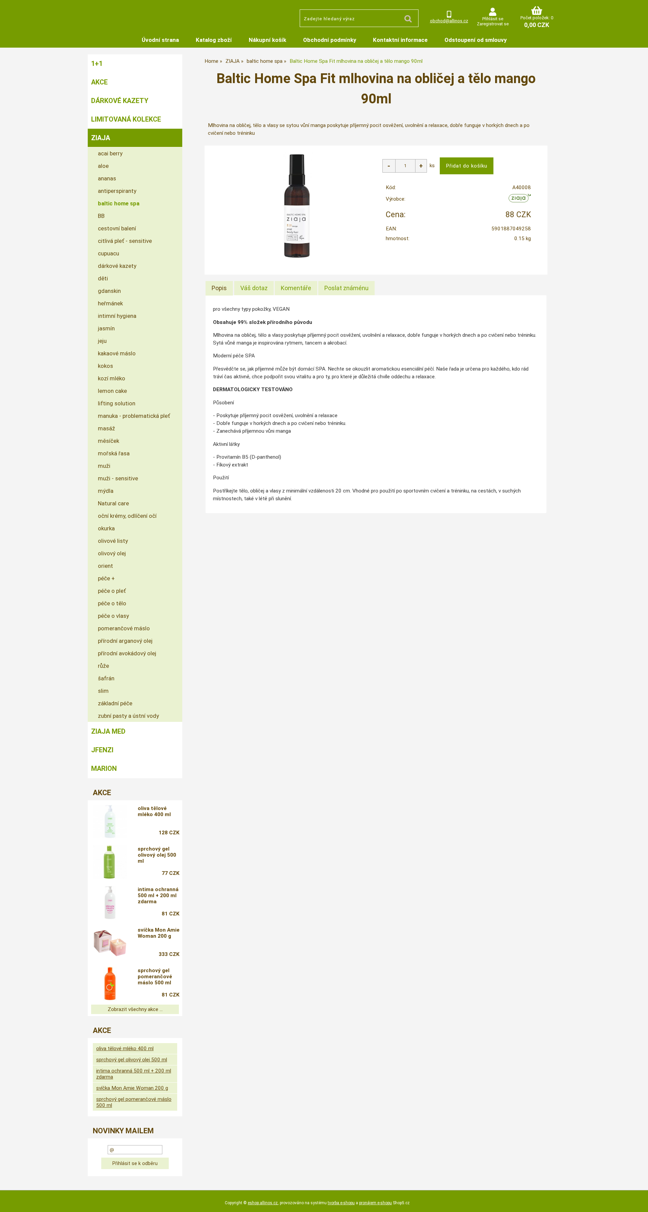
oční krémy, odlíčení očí (127, 515)
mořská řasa (114, 453)
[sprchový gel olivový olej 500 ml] (110, 862)
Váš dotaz (254, 288)
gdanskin (109, 290)
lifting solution (116, 403)
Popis (219, 288)
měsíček (108, 440)
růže (103, 665)
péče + (106, 578)
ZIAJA (100, 138)
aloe (103, 165)
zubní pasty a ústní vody (128, 715)
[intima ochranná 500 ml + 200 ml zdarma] (110, 902)
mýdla (105, 490)
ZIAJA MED (108, 731)
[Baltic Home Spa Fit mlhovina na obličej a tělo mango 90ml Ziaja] (296, 205)
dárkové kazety (117, 265)
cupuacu (108, 253)
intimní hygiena (117, 315)
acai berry (110, 153)
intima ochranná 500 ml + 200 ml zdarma (158, 895)
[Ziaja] (520, 201)
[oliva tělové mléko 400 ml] (110, 821)
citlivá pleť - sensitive (125, 240)
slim (103, 690)
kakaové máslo (117, 353)
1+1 (97, 63)
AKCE (99, 82)
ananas (107, 178)
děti (103, 278)
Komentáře (296, 288)
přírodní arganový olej (125, 640)
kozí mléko (111, 378)
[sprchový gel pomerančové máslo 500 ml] (110, 984)
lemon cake (112, 390)
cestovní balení (117, 228)
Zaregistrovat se (493, 23)
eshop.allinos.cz (263, 1203)
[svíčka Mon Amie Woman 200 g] (110, 943)
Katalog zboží (214, 39)
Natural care (113, 503)
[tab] (219, 288)
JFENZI (102, 750)
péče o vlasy (113, 615)
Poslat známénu (346, 288)
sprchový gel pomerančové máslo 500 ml (155, 976)
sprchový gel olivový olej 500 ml (157, 855)
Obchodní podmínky (329, 39)
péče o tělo (112, 603)
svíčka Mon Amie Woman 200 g (159, 933)
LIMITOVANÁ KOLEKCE (126, 119)
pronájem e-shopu (375, 1203)
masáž (106, 428)
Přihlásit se (492, 18)
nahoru (637, 1201)
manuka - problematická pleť (134, 415)
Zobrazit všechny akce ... (135, 1009)
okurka (106, 528)
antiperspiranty (117, 190)
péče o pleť (112, 590)
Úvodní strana (160, 39)
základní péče (115, 703)
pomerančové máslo (124, 628)
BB (101, 215)
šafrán (106, 678)
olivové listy (113, 540)
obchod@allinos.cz (449, 20)
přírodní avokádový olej (127, 653)
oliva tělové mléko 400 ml (154, 811)
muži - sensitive (118, 478)
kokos (105, 365)
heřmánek (110, 303)
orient (105, 565)
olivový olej (112, 553)
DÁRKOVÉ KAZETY (119, 101)
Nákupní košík (267, 39)
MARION (104, 768)
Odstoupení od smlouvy (475, 39)
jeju (102, 340)
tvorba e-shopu (341, 1203)
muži (104, 465)
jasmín (106, 328)
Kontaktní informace (400, 39)
